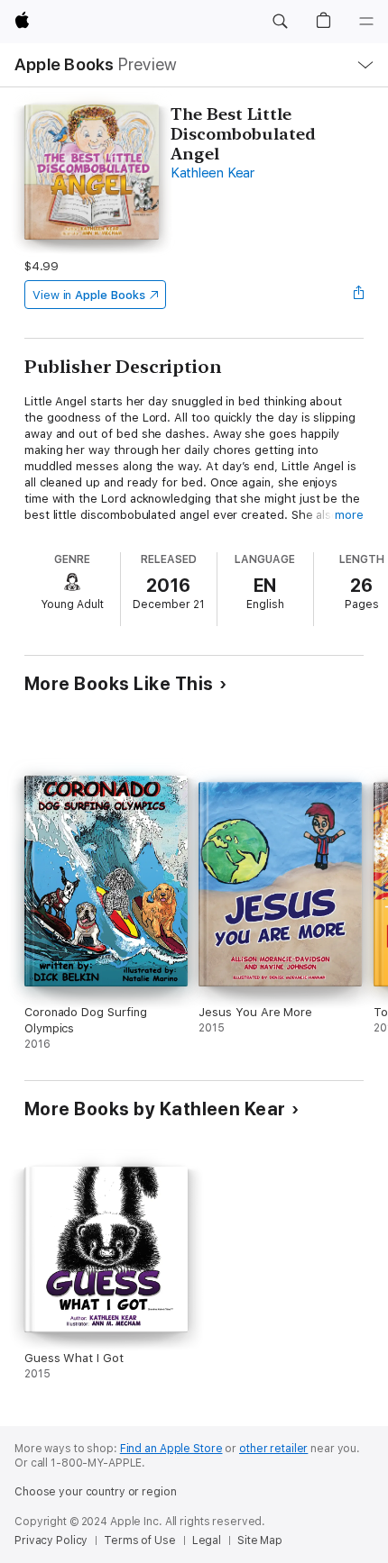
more (349, 515)
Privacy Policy (51, 1540)
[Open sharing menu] (358, 294)
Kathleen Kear (212, 173)
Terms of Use (140, 1540)
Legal (206, 1540)
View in (88, 295)
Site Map (259, 1540)
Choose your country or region (95, 1492)
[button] (279, 21)
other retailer (273, 1448)
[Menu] (366, 21)
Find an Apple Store (171, 1448)
